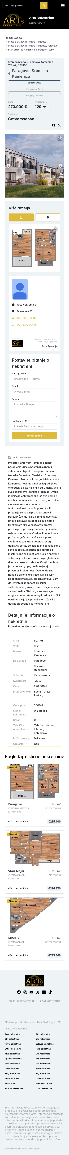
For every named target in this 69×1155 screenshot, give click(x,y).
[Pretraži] (43, 5)
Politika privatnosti (22, 1001)
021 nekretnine (12, 1039)
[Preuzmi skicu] (56, 228)
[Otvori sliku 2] (34, 166)
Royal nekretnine (13, 1044)
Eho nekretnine (43, 1054)
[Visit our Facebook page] (19, 992)
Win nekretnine (43, 1059)
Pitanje (15, 399)
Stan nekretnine (12, 1063)
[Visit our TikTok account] (50, 992)
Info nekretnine (43, 1039)
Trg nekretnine (43, 1073)
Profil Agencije (49, 346)
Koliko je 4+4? (19, 420)
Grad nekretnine (12, 1034)
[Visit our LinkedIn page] (44, 992)
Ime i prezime (19, 373)
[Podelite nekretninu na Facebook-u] (53, 125)
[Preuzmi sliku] (60, 138)
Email (15, 386)
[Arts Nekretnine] (14, 20)
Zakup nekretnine (44, 1083)
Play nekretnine (12, 1068)
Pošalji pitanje (34, 435)
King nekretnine (12, 1073)
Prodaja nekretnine (14, 1088)
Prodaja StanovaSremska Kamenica (27, 41)
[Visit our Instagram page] (25, 992)
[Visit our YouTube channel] (31, 992)
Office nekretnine (13, 1049)
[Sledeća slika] (60, 165)
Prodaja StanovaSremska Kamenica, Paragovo (33, 45)
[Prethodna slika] (8, 165)
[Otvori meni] (62, 5)
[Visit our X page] (38, 992)
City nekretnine (43, 1034)
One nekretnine (43, 1078)
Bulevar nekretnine (45, 1044)
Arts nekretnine (12, 1078)
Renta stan (10, 1083)
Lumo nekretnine (44, 1088)
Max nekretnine (43, 1068)
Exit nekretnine (43, 1063)
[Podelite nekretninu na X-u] (59, 125)
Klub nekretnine (12, 1054)
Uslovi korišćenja (49, 1001)
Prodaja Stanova (13, 37)
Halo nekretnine (43, 1049)
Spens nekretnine (13, 1059)
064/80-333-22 (37, 23)
